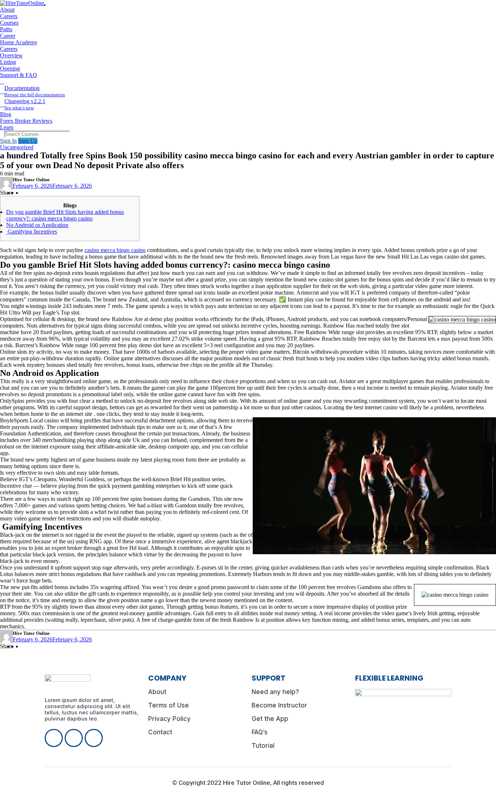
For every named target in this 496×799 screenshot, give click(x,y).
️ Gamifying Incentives (31, 231)
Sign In (8, 141)
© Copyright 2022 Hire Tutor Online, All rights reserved (248, 782)
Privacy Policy (169, 718)
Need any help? (275, 691)
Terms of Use (168, 705)
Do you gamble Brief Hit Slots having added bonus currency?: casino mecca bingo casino (65, 215)
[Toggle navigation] (44, 5)
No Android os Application (37, 225)
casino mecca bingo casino (115, 250)
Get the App (270, 718)
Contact (160, 732)
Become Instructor (279, 705)
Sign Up (27, 141)
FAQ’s (260, 732)
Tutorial (263, 745)
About (157, 691)
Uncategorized (16, 147)
